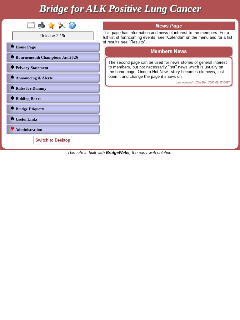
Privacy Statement (31, 67)
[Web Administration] (63, 26)
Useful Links (26, 119)
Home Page (25, 47)
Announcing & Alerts (33, 78)
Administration (28, 129)
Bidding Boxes (28, 98)
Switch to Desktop (52, 140)
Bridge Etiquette (30, 109)
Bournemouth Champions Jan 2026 (46, 57)
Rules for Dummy (31, 88)
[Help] (73, 26)
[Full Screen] (32, 26)
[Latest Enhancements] (53, 26)
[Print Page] (43, 26)
